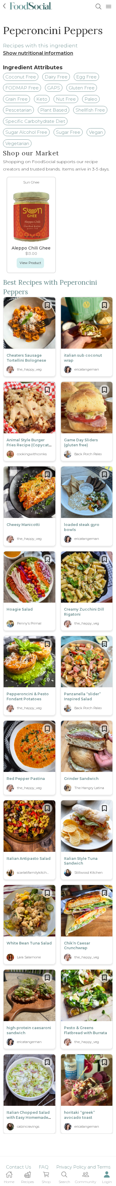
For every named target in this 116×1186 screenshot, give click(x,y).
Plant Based (53, 110)
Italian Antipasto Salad (29, 858)
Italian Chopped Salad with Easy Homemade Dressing (28, 1117)
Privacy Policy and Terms (83, 1167)
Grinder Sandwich (81, 778)
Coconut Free (20, 77)
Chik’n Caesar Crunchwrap (77, 945)
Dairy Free (56, 77)
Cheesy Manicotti (23, 524)
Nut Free (66, 99)
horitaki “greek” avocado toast (79, 1115)
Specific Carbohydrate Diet (35, 121)
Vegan (96, 132)
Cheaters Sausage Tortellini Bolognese (26, 358)
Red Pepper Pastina (26, 778)
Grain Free (16, 99)
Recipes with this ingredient (40, 45)
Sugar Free (68, 132)
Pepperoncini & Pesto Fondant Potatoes (28, 696)
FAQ (43, 1167)
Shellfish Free (90, 110)
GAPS (53, 88)
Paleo (90, 99)
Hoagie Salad (20, 609)
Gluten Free (82, 88)
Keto (41, 99)
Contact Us (18, 1167)
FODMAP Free (22, 88)
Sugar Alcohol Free (26, 132)
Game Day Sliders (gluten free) (81, 442)
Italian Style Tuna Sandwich (81, 861)
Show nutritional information (38, 53)
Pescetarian (18, 110)
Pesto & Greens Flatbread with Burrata (85, 1030)
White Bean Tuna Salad (29, 943)
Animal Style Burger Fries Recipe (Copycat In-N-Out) (28, 445)
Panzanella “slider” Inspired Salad (82, 696)
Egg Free (86, 77)
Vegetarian (17, 143)
